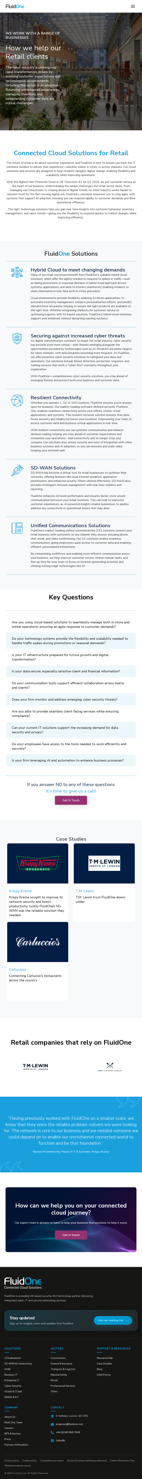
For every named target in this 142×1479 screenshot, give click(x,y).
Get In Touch (71, 800)
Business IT (11, 1375)
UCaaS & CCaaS (13, 1391)
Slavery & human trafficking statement (87, 1460)
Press (7, 1439)
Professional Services (63, 1386)
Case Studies (104, 1363)
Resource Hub (105, 1358)
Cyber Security (12, 1386)
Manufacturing (59, 1375)
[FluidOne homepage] (22, 1283)
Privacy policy (11, 1460)
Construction (58, 1358)
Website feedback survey (17, 1465)
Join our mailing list (110, 1320)
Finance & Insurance (61, 1363)
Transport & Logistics (63, 1369)
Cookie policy (29, 1460)
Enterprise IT (11, 1380)
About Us (9, 1417)
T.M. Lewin (85, 891)
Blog (99, 1369)
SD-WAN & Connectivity (18, 1363)
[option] (33, 1067)
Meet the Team (13, 1422)
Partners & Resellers (16, 1445)
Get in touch (71, 1235)
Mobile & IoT (11, 1397)
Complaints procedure (52, 1460)
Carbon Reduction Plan (122, 1460)
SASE (7, 1369)
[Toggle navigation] (133, 6)
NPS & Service (12, 1433)
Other (54, 1391)
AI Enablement (12, 1358)
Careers (8, 1428)
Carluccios (17, 970)
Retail (54, 1380)
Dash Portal (104, 1375)
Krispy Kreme (20, 891)
